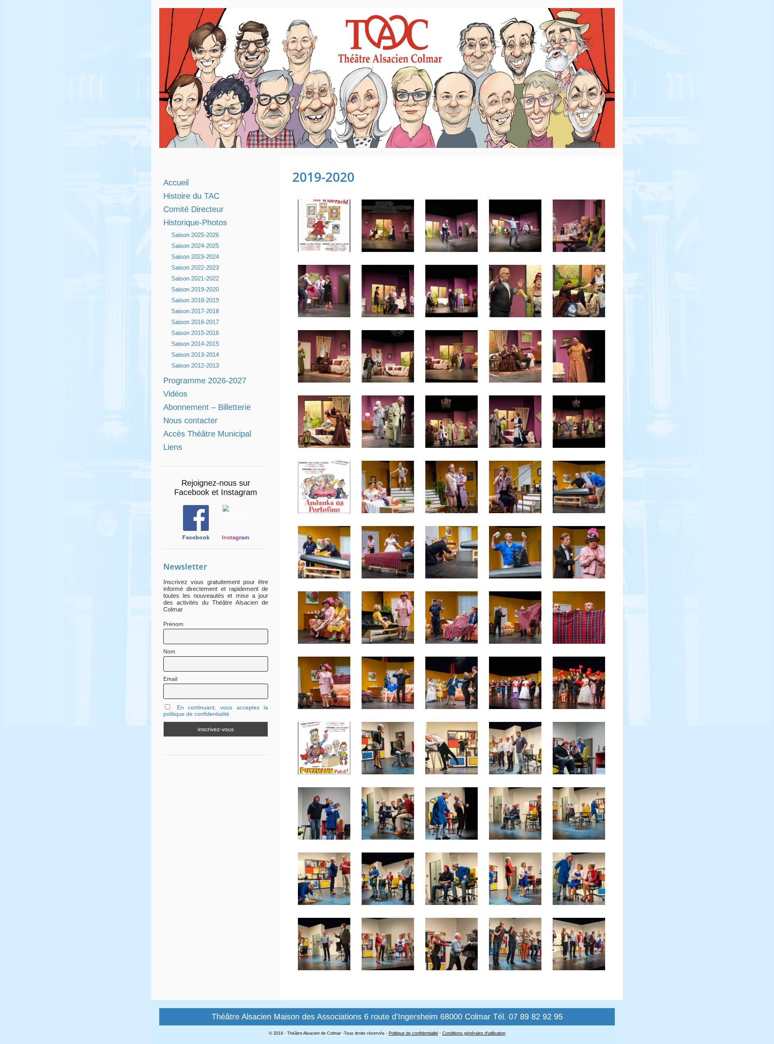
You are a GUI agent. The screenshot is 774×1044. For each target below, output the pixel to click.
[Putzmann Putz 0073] (579, 835)
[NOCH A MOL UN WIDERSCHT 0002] (388, 248)
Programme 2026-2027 (204, 380)
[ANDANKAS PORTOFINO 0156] (579, 705)
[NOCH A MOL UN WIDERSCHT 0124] (515, 378)
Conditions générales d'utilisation (474, 1033)
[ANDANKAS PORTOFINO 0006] (451, 509)
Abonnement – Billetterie (207, 407)
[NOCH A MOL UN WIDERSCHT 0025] (515, 248)
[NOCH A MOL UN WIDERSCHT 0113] (451, 378)
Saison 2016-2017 (195, 321)
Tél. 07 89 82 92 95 (528, 1016)
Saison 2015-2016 (195, 332)
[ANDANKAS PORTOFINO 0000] (324, 509)
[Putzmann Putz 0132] (388, 966)
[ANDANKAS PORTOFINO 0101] (451, 639)
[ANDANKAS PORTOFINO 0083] (324, 639)
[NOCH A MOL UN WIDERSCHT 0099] (579, 313)
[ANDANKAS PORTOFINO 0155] (515, 705)
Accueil (176, 182)
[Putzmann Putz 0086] (324, 901)
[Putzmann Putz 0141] (515, 966)
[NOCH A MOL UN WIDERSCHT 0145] (324, 444)
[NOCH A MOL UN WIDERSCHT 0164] (579, 444)
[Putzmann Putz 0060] (451, 835)
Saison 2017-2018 (195, 311)
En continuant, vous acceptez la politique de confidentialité (215, 710)
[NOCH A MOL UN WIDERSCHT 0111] (388, 378)
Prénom (173, 624)
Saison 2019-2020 (195, 289)
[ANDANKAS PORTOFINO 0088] (388, 639)
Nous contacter (190, 420)
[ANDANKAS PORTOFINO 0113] (579, 639)
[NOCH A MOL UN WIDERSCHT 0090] (515, 313)
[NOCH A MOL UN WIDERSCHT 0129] (579, 378)
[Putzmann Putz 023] (451, 770)
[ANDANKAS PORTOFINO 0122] (324, 705)
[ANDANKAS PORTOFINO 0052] (515, 574)
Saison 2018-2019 (195, 300)
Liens (172, 447)
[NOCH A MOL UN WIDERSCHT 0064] (388, 313)
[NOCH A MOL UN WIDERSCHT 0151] (388, 444)
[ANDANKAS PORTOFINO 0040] (451, 574)
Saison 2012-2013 (195, 365)
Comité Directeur (193, 209)
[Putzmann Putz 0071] (515, 835)
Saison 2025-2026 (195, 234)
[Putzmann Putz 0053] (388, 835)
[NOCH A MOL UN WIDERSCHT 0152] (451, 444)
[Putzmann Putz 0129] (324, 966)
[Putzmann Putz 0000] (324, 770)
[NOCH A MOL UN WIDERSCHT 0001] (324, 248)
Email (170, 679)
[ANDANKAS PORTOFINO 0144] (451, 705)
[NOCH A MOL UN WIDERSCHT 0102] (324, 378)
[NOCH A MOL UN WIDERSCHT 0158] (515, 444)
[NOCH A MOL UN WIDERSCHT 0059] (324, 313)
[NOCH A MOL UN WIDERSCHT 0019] (451, 248)
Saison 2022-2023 (195, 267)
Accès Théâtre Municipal (207, 433)
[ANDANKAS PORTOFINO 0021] (579, 509)
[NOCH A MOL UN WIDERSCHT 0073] (451, 313)
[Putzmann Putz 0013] (388, 770)
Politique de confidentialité (413, 1033)
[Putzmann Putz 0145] (579, 966)
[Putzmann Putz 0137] (451, 966)
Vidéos (175, 393)
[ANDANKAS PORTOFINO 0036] (388, 574)
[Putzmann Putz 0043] (515, 770)
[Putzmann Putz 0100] (388, 901)
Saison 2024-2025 (195, 245)
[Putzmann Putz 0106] (515, 901)
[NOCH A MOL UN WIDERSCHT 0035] (579, 248)
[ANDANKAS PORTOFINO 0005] (388, 509)
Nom (169, 651)
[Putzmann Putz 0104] (451, 901)
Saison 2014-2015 (195, 343)
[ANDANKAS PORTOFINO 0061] (579, 574)
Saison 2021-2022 (195, 278)
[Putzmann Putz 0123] (579, 901)
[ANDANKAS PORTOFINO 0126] (388, 705)
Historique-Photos (195, 222)
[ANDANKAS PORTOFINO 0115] (515, 639)
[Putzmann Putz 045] (579, 770)
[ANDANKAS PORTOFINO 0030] (324, 574)
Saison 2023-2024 (195, 256)
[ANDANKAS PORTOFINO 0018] (515, 509)
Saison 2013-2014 (195, 354)
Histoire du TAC (191, 195)
